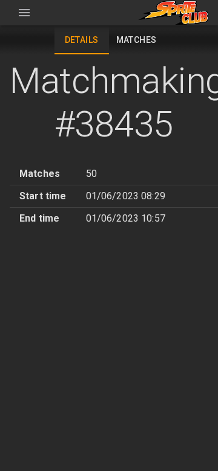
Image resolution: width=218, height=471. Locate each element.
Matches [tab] (136, 40)
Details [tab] (82, 40)
